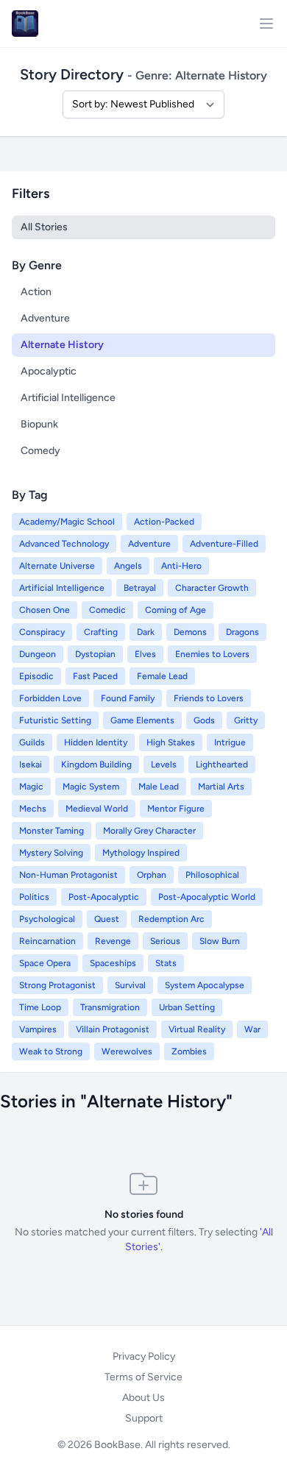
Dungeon (37, 654)
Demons (190, 632)
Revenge (113, 941)
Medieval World (96, 808)
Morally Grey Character (149, 831)
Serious (165, 941)
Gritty (246, 720)
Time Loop (40, 1007)
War (252, 1029)
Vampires (38, 1029)
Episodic (36, 676)
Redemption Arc (171, 919)
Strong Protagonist (57, 985)
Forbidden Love (50, 698)
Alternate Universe (57, 566)
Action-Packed (164, 522)
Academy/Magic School (67, 522)
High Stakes (170, 742)
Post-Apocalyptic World (206, 897)
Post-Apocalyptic (103, 897)
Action (36, 291)
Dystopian (95, 654)
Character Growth (212, 588)
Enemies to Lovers (212, 654)
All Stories (44, 227)
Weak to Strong (50, 1051)
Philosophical (212, 875)
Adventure (45, 318)
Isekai (30, 764)
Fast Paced (95, 676)
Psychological (47, 919)
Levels (164, 764)
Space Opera (45, 963)
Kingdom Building (96, 764)
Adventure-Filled (224, 544)
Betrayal (140, 588)
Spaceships (113, 963)
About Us (143, 1397)
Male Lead (158, 786)
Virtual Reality (197, 1029)
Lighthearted (222, 764)
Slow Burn (219, 941)
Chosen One (44, 610)
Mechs (32, 808)
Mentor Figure (176, 808)
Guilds (32, 742)
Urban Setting (187, 1007)
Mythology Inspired (141, 853)
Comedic (107, 610)
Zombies (189, 1051)
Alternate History (62, 344)
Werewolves (127, 1051)
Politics (34, 897)
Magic (31, 786)
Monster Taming (51, 831)
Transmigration (110, 1007)
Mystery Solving (51, 853)
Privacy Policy (144, 1356)
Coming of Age (175, 610)
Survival (130, 985)
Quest (106, 919)
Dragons (242, 632)
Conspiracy (42, 632)
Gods (204, 720)
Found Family (128, 698)
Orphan (151, 875)
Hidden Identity (95, 742)
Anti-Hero (181, 566)
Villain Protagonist (112, 1029)
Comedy (40, 450)
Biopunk (39, 424)
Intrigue (230, 742)
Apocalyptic (49, 371)
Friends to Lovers (209, 698)
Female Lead (162, 676)
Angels (128, 566)
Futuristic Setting (55, 720)
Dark (146, 632)
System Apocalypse (204, 985)
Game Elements (142, 720)
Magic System (91, 786)
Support (144, 1418)
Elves (145, 654)
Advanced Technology (64, 544)
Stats (166, 963)
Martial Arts (221, 786)
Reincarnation (47, 941)
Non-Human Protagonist (68, 875)
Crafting (101, 632)
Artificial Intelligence (68, 397)
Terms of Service (143, 1377)
